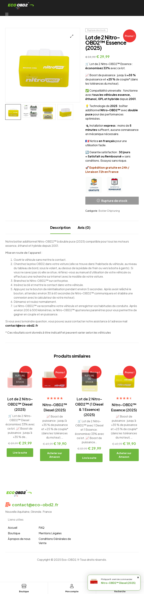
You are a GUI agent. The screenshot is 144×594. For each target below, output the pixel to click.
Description (60, 227)
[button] (72, 36)
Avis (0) (84, 227)
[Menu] (8, 14)
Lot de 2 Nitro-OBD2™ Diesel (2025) (20, 404)
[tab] (60, 227)
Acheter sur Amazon (54, 454)
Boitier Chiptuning (109, 210)
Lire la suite (20, 452)
